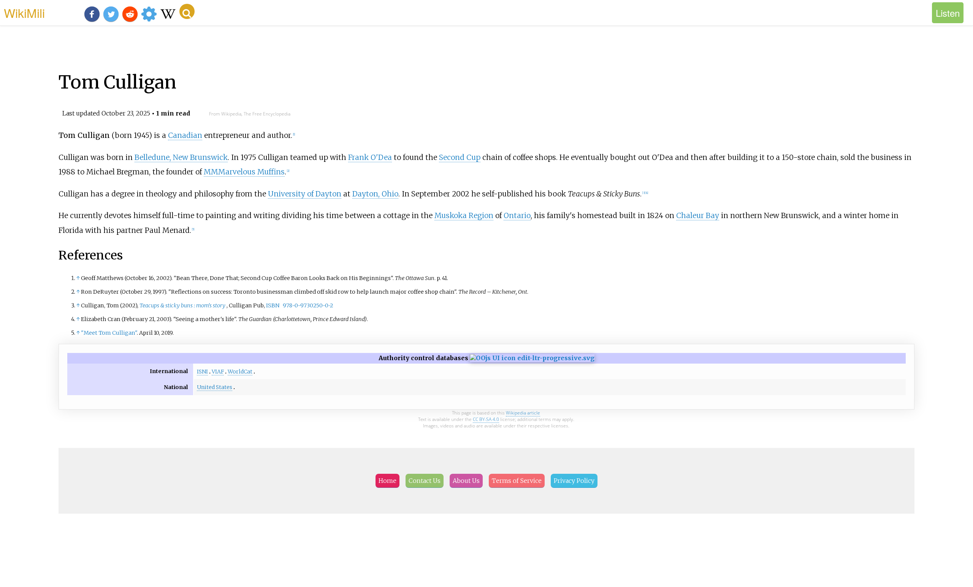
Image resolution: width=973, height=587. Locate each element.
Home (387, 480)
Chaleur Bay (697, 215)
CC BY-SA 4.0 (486, 419)
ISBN (272, 305)
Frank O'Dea (370, 157)
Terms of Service (517, 480)
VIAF (218, 371)
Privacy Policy (574, 480)
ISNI (202, 371)
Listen (948, 12)
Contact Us (425, 480)
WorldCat (240, 371)
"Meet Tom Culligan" (109, 332)
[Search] (187, 11)
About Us (466, 480)
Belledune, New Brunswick (181, 157)
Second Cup (459, 157)
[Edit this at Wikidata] (532, 358)
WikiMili (24, 12)
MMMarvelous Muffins (244, 171)
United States (214, 387)
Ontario (517, 215)
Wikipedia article (523, 413)
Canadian (185, 135)
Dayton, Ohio (375, 193)
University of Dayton (304, 193)
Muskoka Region (463, 215)
